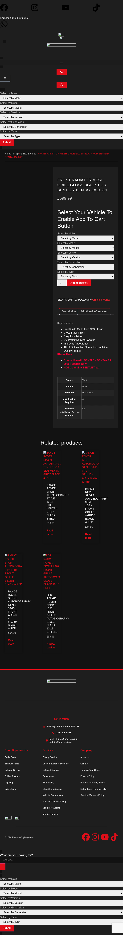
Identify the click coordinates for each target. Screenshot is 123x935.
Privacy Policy (87, 776)
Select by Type (8, 131)
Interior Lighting (50, 814)
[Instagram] (35, 8)
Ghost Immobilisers (52, 789)
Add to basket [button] (51, 646)
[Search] (2, 866)
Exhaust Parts (12, 763)
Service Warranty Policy (92, 795)
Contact (84, 763)
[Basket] (5, 78)
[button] (61, 62)
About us (84, 757)
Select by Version (10, 112)
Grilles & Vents (28, 153)
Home (8, 153)
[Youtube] (66, 8)
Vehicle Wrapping (51, 807)
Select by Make (8, 93)
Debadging (48, 776)
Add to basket (78, 282)
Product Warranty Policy (92, 782)
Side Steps (10, 789)
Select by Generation (12, 122)
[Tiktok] (96, 8)
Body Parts (10, 757)
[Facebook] (4, 8)
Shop (16, 153)
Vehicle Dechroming (53, 795)
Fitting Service (50, 757)
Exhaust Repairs (51, 770)
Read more (50, 532)
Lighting (9, 782)
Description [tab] (69, 311)
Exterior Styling (12, 770)
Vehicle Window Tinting (54, 801)
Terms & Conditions (90, 770)
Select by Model (9, 103)
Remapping (48, 782)
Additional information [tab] (93, 311)
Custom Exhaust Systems (56, 763)
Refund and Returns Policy (93, 789)
